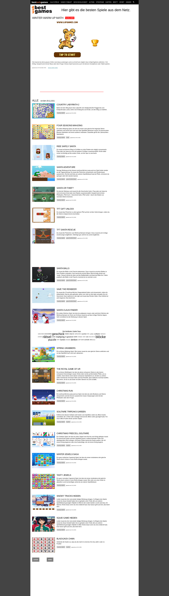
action (84, 336)
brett (82, 339)
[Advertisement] (125, 42)
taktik (75, 337)
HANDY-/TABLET (66, 2)
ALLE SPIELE (54, 2)
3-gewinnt (69, 337)
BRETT (115, 2)
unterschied (41, 334)
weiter (50, 559)
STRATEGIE (100, 2)
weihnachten (78, 334)
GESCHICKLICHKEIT (80, 2)
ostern (58, 339)
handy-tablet (70, 18)
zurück (35, 559)
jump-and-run (92, 336)
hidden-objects (69, 334)
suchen (84, 334)
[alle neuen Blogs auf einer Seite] (133, 2)
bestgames (40, 2)
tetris (88, 334)
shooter (68, 339)
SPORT (121, 2)
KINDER (128, 2)
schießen (40, 336)
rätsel (47, 337)
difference (92, 339)
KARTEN (108, 2)
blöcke (101, 337)
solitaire (97, 334)
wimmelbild (47, 334)
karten (62, 340)
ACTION (91, 2)
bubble (54, 337)
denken (74, 339)
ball (87, 337)
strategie (80, 336)
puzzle (52, 339)
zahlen (92, 334)
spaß (79, 339)
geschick (58, 334)
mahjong (60, 337)
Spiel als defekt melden (53, 67)
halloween (103, 334)
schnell (86, 340)
